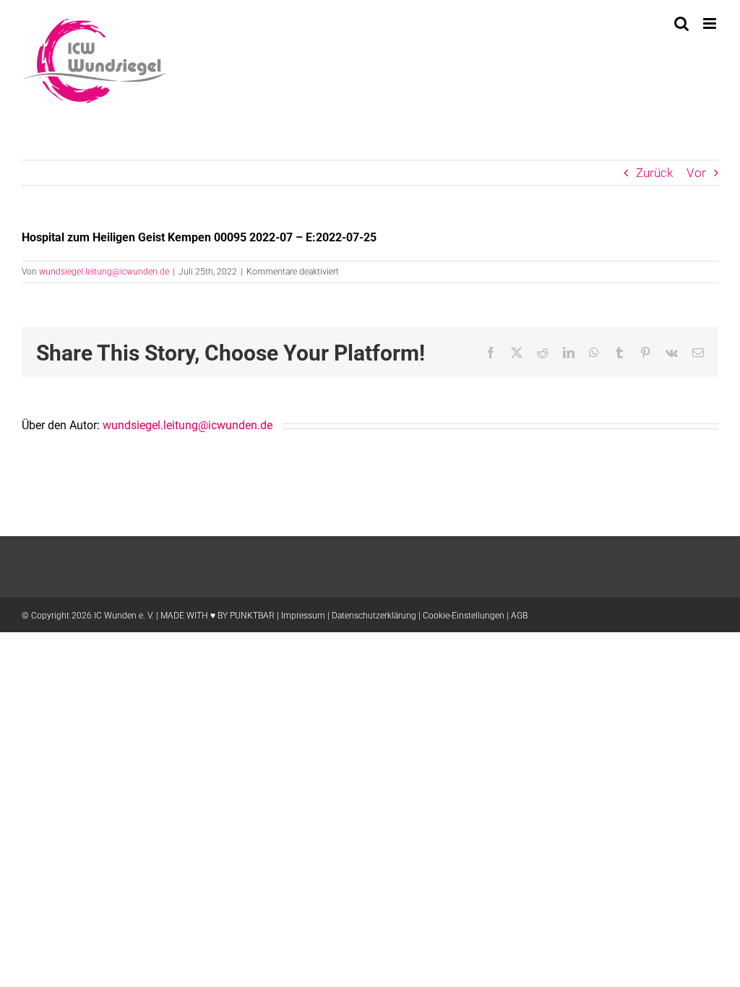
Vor (696, 172)
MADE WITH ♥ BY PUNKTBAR (217, 616)
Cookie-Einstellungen (463, 616)
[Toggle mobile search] (681, 23)
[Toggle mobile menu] (710, 23)
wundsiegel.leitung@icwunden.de (104, 272)
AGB (519, 616)
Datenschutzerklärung (374, 616)
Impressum (303, 616)
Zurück (654, 172)
